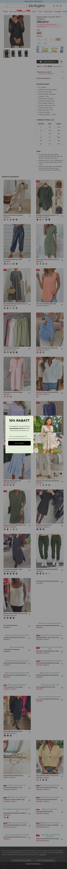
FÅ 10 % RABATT (19, 443)
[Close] (59, 418)
